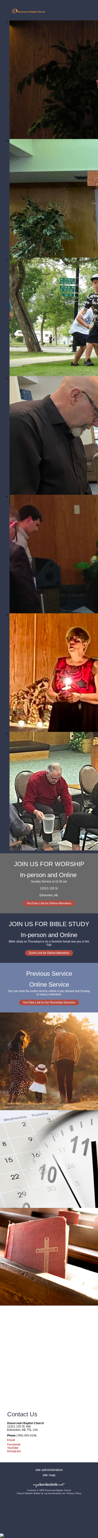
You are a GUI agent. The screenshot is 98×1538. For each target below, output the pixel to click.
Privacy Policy (74, 1493)
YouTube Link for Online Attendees (49, 903)
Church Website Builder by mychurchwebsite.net (41, 1493)
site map (49, 1475)
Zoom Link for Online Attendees (49, 953)
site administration (49, 1470)
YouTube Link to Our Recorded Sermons (49, 1002)
